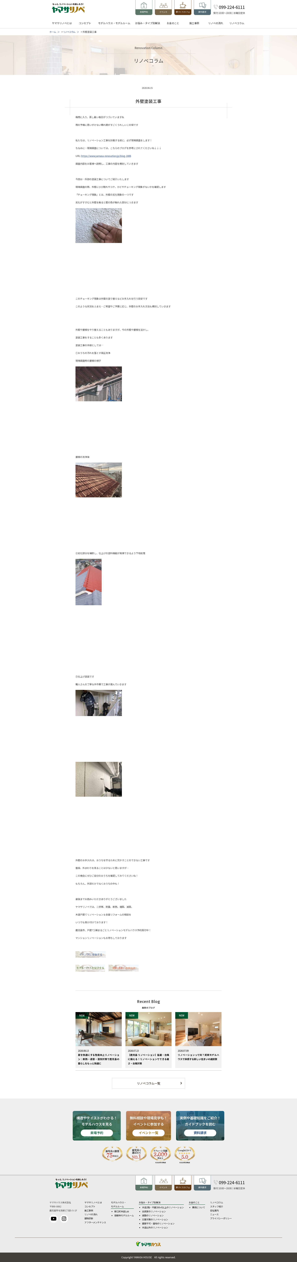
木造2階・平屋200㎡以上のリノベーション (163, 1207)
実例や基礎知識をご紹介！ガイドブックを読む (200, 1125)
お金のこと (173, 23)
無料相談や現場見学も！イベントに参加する (148, 1125)
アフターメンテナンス (95, 1222)
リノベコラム (236, 23)
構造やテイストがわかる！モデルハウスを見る (96, 1125)
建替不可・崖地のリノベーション (158, 1223)
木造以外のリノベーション (155, 1227)
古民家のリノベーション (154, 1211)
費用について (198, 1207)
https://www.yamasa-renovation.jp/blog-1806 (106, 156)
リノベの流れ (215, 23)
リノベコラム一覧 (148, 1083)
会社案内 (214, 1210)
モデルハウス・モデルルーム (114, 23)
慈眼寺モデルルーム (124, 1215)
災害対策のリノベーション (155, 1219)
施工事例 (194, 23)
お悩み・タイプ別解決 (147, 23)
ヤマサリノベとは (62, 23)
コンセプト (85, 23)
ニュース (214, 1214)
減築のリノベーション (153, 1215)
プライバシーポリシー (221, 1218)
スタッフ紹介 (216, 1206)
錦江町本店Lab (121, 1211)
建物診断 (88, 1218)
